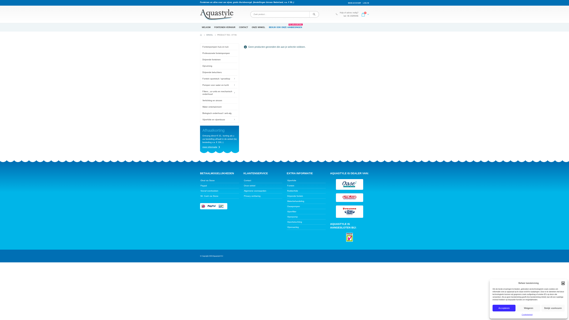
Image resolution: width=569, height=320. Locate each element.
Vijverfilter (291, 211)
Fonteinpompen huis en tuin (215, 47)
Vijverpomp (292, 217)
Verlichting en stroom (212, 100)
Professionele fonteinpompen (216, 53)
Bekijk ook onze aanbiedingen (285, 26)
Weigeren (528, 308)
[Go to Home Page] (201, 35)
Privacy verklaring (252, 196)
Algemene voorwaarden (255, 191)
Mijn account (354, 3)
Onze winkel (258, 27)
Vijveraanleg (293, 227)
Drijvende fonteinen (211, 59)
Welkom (206, 27)
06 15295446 (352, 16)
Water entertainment (212, 107)
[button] (563, 283)
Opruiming (207, 66)
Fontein (290, 185)
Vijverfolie (291, 180)
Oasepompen (293, 206)
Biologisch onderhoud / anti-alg (216, 113)
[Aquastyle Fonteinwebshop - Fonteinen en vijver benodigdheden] (217, 14)
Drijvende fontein (295, 196)
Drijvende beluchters (212, 72)
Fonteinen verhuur (224, 27)
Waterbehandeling (295, 201)
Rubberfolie (292, 191)
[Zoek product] (314, 14)
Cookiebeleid (527, 315)
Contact (243, 27)
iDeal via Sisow (207, 180)
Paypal (203, 185)
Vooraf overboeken (209, 191)
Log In (366, 3)
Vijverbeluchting (294, 222)
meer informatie (209, 147)
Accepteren (504, 308)
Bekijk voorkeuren (553, 308)
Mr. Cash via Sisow (209, 196)
